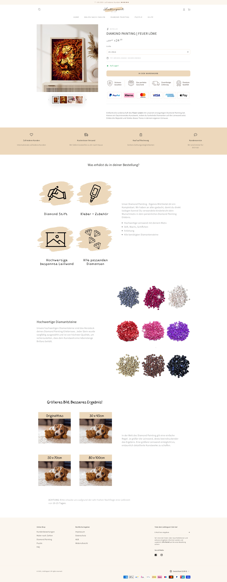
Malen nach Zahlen (45, 535)
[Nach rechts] (86, 99)
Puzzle (39, 543)
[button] (39, 9)
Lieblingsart (46, 571)
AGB (77, 539)
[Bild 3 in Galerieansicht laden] (71, 99)
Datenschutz (80, 535)
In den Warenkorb (148, 73)
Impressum (80, 532)
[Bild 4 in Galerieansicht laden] (79, 99)
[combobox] (148, 52)
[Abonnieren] (189, 532)
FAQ (38, 547)
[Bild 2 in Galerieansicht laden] (63, 99)
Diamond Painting (44, 539)
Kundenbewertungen (46, 532)
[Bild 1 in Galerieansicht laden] (55, 99)
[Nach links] (48, 99)
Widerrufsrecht (81, 543)
